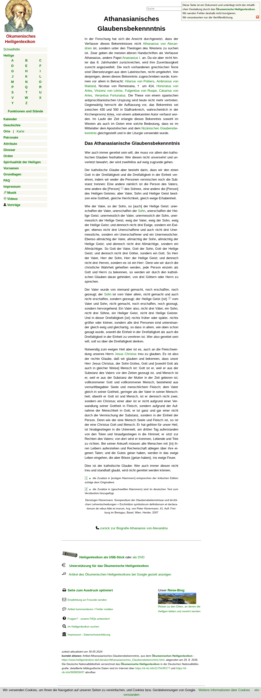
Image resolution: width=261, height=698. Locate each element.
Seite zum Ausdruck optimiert (90, 590)
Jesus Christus (126, 354)
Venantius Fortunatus (110, 95)
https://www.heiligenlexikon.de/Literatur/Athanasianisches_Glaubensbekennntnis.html (113, 659)
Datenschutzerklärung (97, 634)
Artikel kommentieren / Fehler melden (90, 609)
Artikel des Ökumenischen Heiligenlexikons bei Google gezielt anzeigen (118, 574)
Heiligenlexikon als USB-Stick (101, 557)
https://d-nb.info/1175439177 (152, 668)
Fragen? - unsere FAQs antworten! (89, 618)
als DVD (138, 557)
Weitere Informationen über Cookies (224, 690)
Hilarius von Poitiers (140, 81)
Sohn (141, 211)
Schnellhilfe (11, 49)
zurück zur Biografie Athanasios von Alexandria (134, 528)
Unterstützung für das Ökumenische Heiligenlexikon (107, 566)
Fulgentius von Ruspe (141, 90)
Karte (20, 131)
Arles (110, 114)
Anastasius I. (131, 58)
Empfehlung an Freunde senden (87, 599)
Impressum (74, 634)
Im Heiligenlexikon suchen (83, 626)
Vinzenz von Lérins (108, 90)
